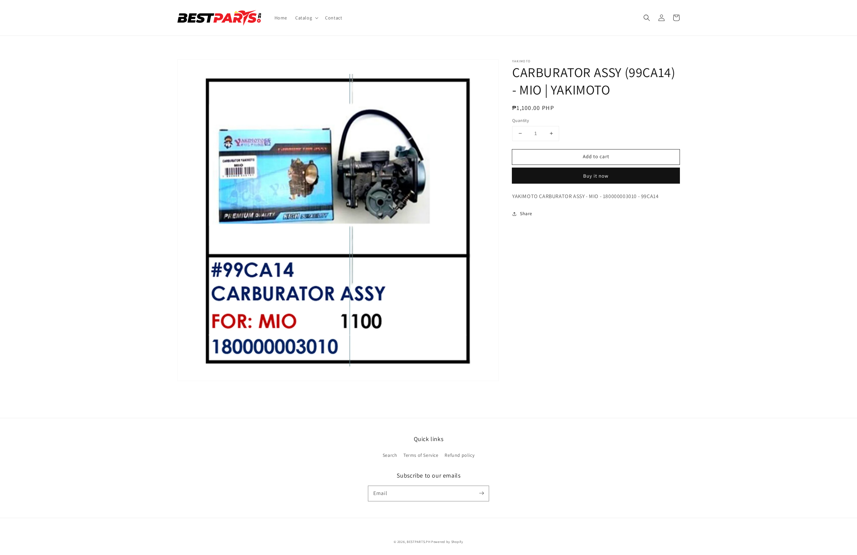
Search (390, 455)
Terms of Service (421, 455)
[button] (306, 18)
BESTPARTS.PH (418, 542)
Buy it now (596, 176)
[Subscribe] (481, 493)
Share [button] (526, 213)
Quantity (520, 120)
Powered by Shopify (447, 542)
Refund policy (459, 455)
